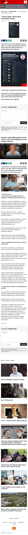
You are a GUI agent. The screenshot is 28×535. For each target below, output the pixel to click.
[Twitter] (4, 40)
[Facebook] (2, 40)
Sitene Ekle (13, 524)
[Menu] (25, 2)
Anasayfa (5, 11)
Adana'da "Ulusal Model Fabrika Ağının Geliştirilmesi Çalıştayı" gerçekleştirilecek (15, 6)
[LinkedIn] (6, 40)
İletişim (14, 522)
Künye (10, 522)
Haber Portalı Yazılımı (8, 533)
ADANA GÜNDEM (12, 11)
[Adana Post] (5, 2)
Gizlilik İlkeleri (21, 522)
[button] (21, 40)
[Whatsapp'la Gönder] (8, 40)
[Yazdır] (10, 40)
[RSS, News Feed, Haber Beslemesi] (14, 528)
